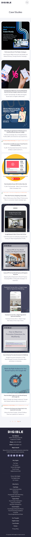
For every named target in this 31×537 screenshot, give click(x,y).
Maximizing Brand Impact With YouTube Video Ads (15, 184)
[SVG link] (6, 2)
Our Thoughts (15, 518)
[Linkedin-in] (22, 455)
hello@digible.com (17, 444)
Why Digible (16, 460)
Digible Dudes (15, 521)
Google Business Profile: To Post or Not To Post (15, 234)
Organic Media (15, 498)
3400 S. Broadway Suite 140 (15, 437)
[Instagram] (11, 455)
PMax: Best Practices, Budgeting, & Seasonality (15, 195)
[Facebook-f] (17, 455)
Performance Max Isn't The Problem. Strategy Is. (15, 52)
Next (18, 421)
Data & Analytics (15, 507)
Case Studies (15, 523)
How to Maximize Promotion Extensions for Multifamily (15, 355)
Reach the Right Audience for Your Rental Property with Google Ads (15, 396)
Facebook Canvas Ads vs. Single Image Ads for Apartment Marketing (15, 315)
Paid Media (15, 487)
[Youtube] (20, 455)
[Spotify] (14, 455)
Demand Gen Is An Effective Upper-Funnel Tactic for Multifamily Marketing (15, 144)
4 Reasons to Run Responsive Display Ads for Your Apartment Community (15, 409)
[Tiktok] (8, 455)
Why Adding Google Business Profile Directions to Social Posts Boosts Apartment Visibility (15, 131)
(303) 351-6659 (17, 442)
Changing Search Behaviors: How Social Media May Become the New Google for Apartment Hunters (15, 91)
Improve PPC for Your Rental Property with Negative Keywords (15, 273)
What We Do (15, 484)
